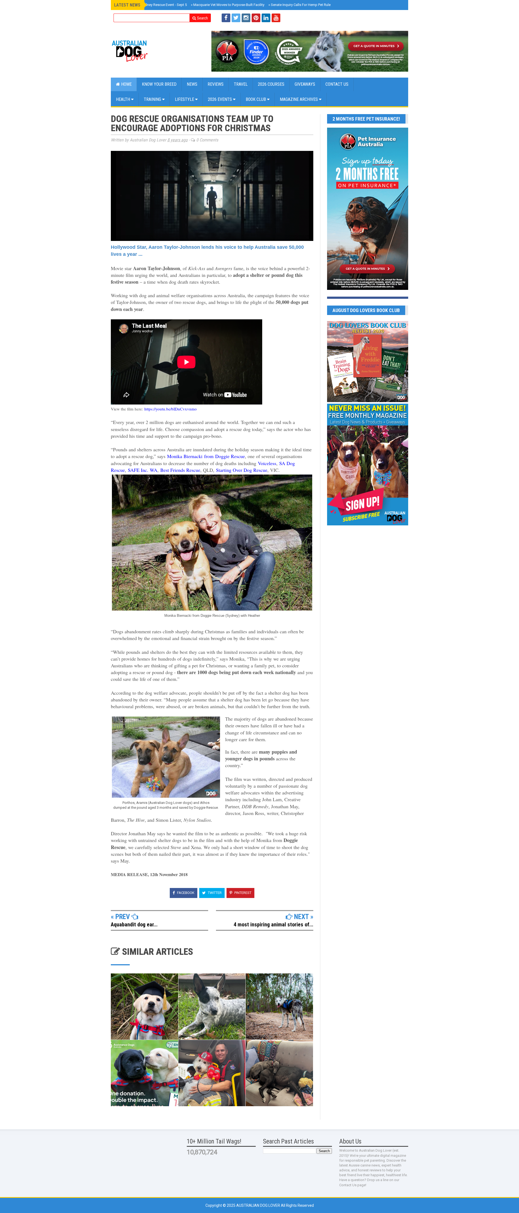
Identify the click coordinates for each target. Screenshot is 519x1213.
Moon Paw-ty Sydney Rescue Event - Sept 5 (152, 5)
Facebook (185, 893)
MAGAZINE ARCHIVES (299, 99)
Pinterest (242, 893)
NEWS (192, 84)
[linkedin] (266, 18)
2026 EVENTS (220, 99)
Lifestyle (185, 99)
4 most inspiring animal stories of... (273, 924)
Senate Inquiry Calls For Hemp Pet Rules (300, 5)
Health (123, 99)
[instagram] (246, 18)
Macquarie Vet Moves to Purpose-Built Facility (227, 5)
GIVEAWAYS (305, 84)
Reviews (216, 84)
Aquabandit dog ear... (134, 924)
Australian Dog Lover (258, 1205)
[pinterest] (256, 18)
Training (153, 99)
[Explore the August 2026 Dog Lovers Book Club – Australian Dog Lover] (367, 400)
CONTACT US (336, 84)
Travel (241, 84)
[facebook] (226, 18)
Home (126, 84)
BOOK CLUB (256, 99)
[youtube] (276, 18)
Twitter (214, 893)
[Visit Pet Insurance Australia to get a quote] (309, 51)
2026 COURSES (271, 84)
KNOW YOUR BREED (159, 84)
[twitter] (236, 18)
